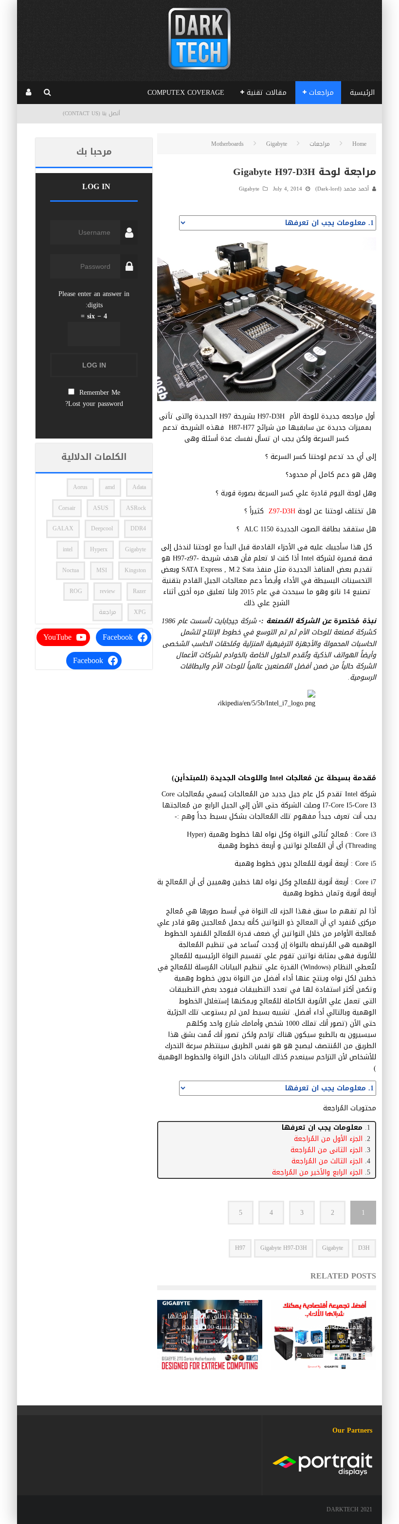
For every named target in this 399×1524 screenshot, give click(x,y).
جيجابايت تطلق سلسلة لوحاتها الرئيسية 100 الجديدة (210, 1321)
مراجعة (107, 612)
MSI (101, 570)
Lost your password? (94, 403)
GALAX (63, 528)
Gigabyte (249, 189)
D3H (364, 1248)
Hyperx (99, 549)
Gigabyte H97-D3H (283, 1248)
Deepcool (102, 528)
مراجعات (321, 92)
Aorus (80, 487)
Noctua (70, 570)
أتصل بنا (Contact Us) (91, 113)
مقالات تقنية (267, 92)
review (107, 591)
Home (359, 144)
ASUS (101, 508)
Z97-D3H (282, 511)
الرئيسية (362, 92)
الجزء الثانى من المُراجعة (326, 1149)
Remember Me (99, 392)
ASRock (136, 508)
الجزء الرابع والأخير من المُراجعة (317, 1172)
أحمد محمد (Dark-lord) (342, 189)
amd (110, 487)
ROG (76, 591)
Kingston (135, 570)
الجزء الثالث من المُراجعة (327, 1161)
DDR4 (138, 528)
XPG (140, 612)
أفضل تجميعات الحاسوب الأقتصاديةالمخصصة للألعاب (324, 1321)
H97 (240, 1248)
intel (68, 549)
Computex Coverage (185, 92)
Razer (139, 591)
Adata (139, 487)
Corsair (66, 508)
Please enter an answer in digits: (93, 299)
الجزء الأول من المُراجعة (328, 1138)
